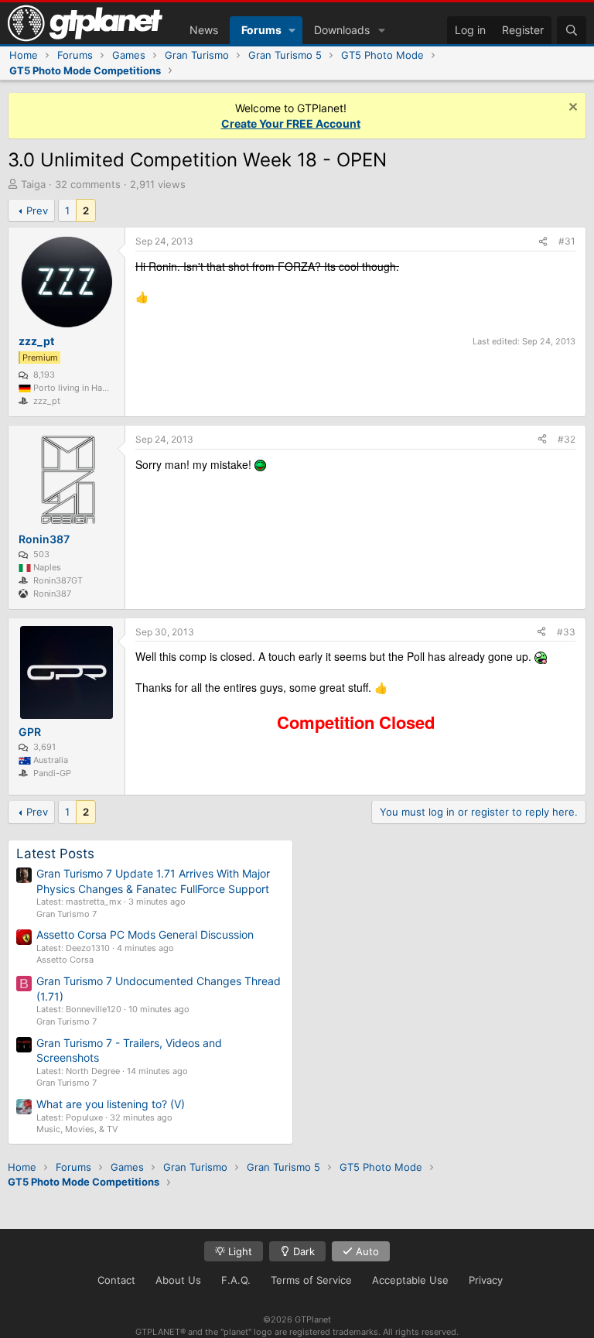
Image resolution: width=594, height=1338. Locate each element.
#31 (566, 241)
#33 (566, 632)
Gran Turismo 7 (66, 914)
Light (238, 1251)
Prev (37, 210)
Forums (261, 29)
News (203, 29)
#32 (566, 439)
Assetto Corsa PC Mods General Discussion (145, 934)
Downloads (342, 29)
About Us (178, 1280)
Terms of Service (311, 1280)
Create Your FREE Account (290, 123)
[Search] (571, 30)
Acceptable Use (410, 1280)
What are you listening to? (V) (110, 1103)
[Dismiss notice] (571, 109)
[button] (292, 30)
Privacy (486, 1280)
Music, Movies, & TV (77, 1129)
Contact (116, 1280)
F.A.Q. (236, 1280)
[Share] (543, 242)
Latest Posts (55, 853)
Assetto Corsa (65, 959)
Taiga (33, 184)
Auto (366, 1251)
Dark (302, 1251)
